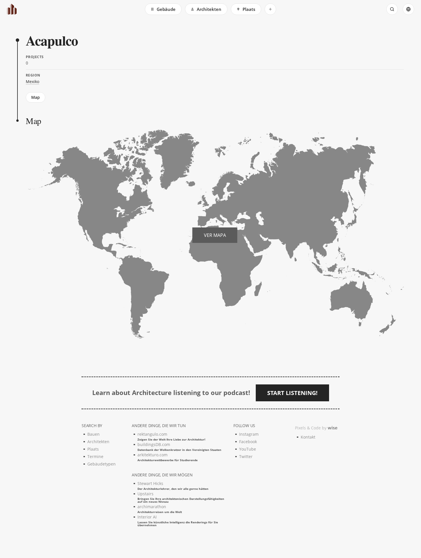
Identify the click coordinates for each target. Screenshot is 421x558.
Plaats (249, 9)
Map (35, 97)
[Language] (408, 9)
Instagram (249, 434)
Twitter (246, 456)
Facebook (248, 441)
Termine (95, 456)
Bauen (93, 434)
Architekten (209, 9)
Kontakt (308, 437)
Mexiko (32, 81)
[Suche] (392, 9)
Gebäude (166, 9)
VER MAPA (215, 235)
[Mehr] (270, 9)
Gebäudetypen (101, 464)
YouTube (247, 449)
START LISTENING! (292, 393)
